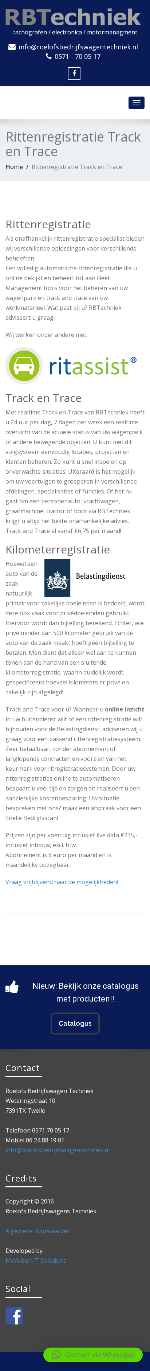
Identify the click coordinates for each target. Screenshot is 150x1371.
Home (14, 166)
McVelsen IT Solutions (35, 1261)
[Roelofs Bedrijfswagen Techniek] (75, 15)
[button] (93, 1355)
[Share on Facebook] (14, 1316)
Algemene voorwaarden (38, 1231)
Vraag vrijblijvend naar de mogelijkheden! (61, 882)
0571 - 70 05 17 (77, 56)
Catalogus (75, 1023)
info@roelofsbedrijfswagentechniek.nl (78, 46)
